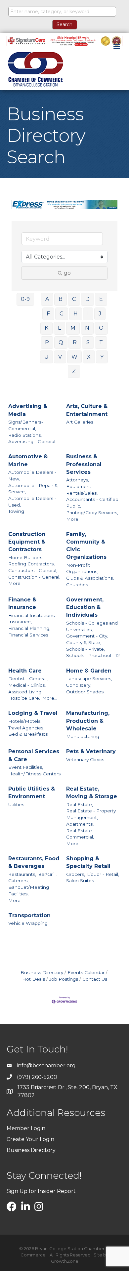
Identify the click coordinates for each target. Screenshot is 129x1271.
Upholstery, (78, 685)
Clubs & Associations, (90, 578)
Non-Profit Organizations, (82, 568)
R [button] (75, 342)
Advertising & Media (27, 410)
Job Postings (63, 979)
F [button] (48, 313)
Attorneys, (77, 479)
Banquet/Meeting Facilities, (28, 890)
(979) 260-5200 (37, 1077)
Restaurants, (22, 874)
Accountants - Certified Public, (92, 503)
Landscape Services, (89, 678)
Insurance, (20, 621)
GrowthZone (64, 1261)
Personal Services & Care (33, 755)
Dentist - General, (28, 678)
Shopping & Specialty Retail (88, 862)
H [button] (75, 313)
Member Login (26, 1128)
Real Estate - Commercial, (80, 834)
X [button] (89, 357)
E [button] (101, 299)
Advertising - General (31, 441)
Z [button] (74, 371)
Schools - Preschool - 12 (93, 655)
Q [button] (61, 342)
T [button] (101, 342)
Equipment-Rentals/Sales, (82, 490)
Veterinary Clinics (85, 759)
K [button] (46, 328)
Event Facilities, (25, 767)
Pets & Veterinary (91, 751)
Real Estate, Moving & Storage (91, 793)
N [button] (87, 328)
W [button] (74, 357)
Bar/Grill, (47, 874)
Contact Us (94, 979)
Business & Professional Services (84, 464)
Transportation (29, 915)
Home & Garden (88, 671)
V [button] (60, 357)
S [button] (88, 342)
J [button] (100, 313)
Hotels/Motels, (24, 721)
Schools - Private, (85, 649)
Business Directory (42, 972)
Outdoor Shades (85, 691)
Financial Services (28, 634)
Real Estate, (79, 804)
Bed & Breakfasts (28, 734)
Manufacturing (82, 736)
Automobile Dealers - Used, (32, 502)
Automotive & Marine (28, 460)
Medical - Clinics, (27, 685)
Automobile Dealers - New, (32, 475)
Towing (16, 511)
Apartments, (80, 824)
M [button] (72, 328)
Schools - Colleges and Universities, (92, 626)
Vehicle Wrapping (28, 923)
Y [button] (102, 357)
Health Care (25, 671)
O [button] (101, 328)
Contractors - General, (32, 570)
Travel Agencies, (26, 727)
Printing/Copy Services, (92, 512)
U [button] (46, 357)
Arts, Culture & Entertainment (87, 410)
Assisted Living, (25, 691)
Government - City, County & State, (87, 639)
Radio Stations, (25, 435)
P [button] (47, 342)
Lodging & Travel (33, 713)
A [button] (47, 299)
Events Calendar (86, 972)
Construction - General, (34, 577)
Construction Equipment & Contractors (26, 542)
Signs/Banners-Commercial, (25, 425)
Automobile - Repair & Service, (33, 489)
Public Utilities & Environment (31, 793)
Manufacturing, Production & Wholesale (87, 720)
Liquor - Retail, (103, 874)
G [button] (62, 313)
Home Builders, (25, 557)
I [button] (88, 313)
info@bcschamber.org (46, 1065)
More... (73, 519)
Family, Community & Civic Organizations (86, 545)
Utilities (16, 804)
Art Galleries (79, 422)
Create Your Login (30, 1139)
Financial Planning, (29, 628)
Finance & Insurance (22, 603)
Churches (77, 584)
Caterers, (18, 880)
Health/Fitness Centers (34, 773)
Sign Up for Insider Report (41, 1191)
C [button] (74, 299)
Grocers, (75, 874)
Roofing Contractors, (31, 563)
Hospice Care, (24, 698)
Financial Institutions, (32, 615)
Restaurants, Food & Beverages (34, 862)
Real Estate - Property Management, (91, 814)
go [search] (67, 273)
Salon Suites (80, 880)
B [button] (61, 299)
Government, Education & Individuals (85, 607)
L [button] (59, 328)
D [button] (87, 299)
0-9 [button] (25, 299)
